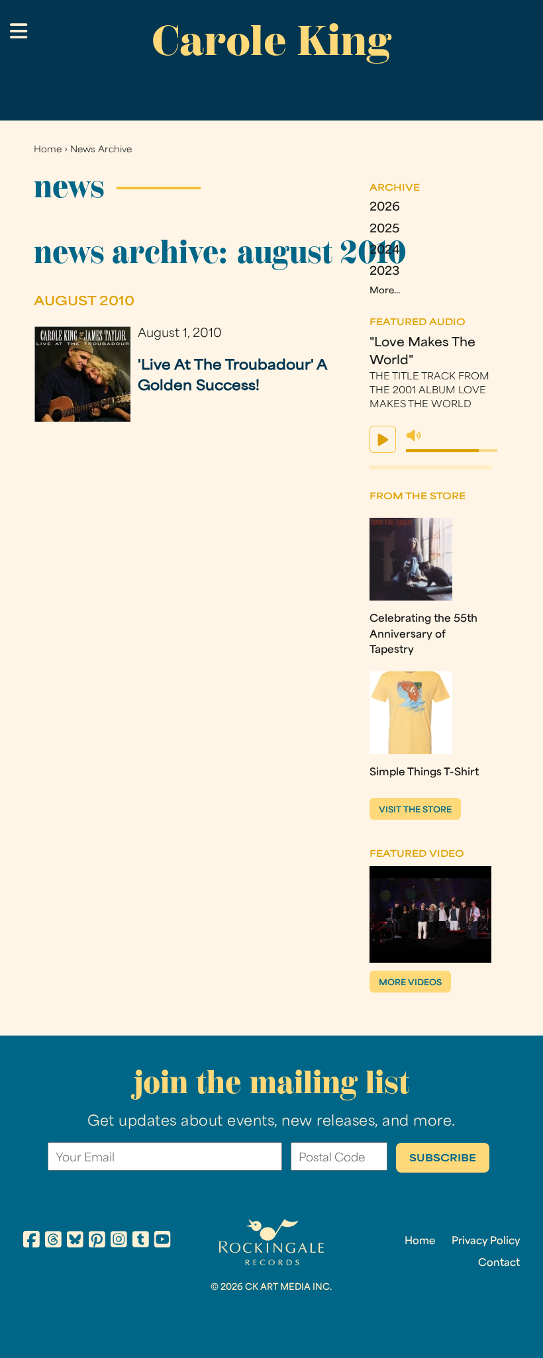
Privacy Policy (486, 1241)
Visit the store (415, 810)
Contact (499, 1263)
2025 (384, 229)
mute (414, 436)
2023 (384, 271)
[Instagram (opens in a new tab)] (119, 1241)
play (383, 439)
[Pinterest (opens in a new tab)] (97, 1241)
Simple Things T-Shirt (424, 772)
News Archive (101, 150)
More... (385, 291)
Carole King (271, 40)
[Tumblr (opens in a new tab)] (140, 1241)
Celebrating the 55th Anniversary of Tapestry (423, 634)
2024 (385, 250)
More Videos (410, 983)
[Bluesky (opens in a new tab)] (75, 1241)
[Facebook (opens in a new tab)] (31, 1241)
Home (48, 150)
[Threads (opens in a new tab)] (53, 1241)
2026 (385, 207)
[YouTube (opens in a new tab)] (162, 1241)
